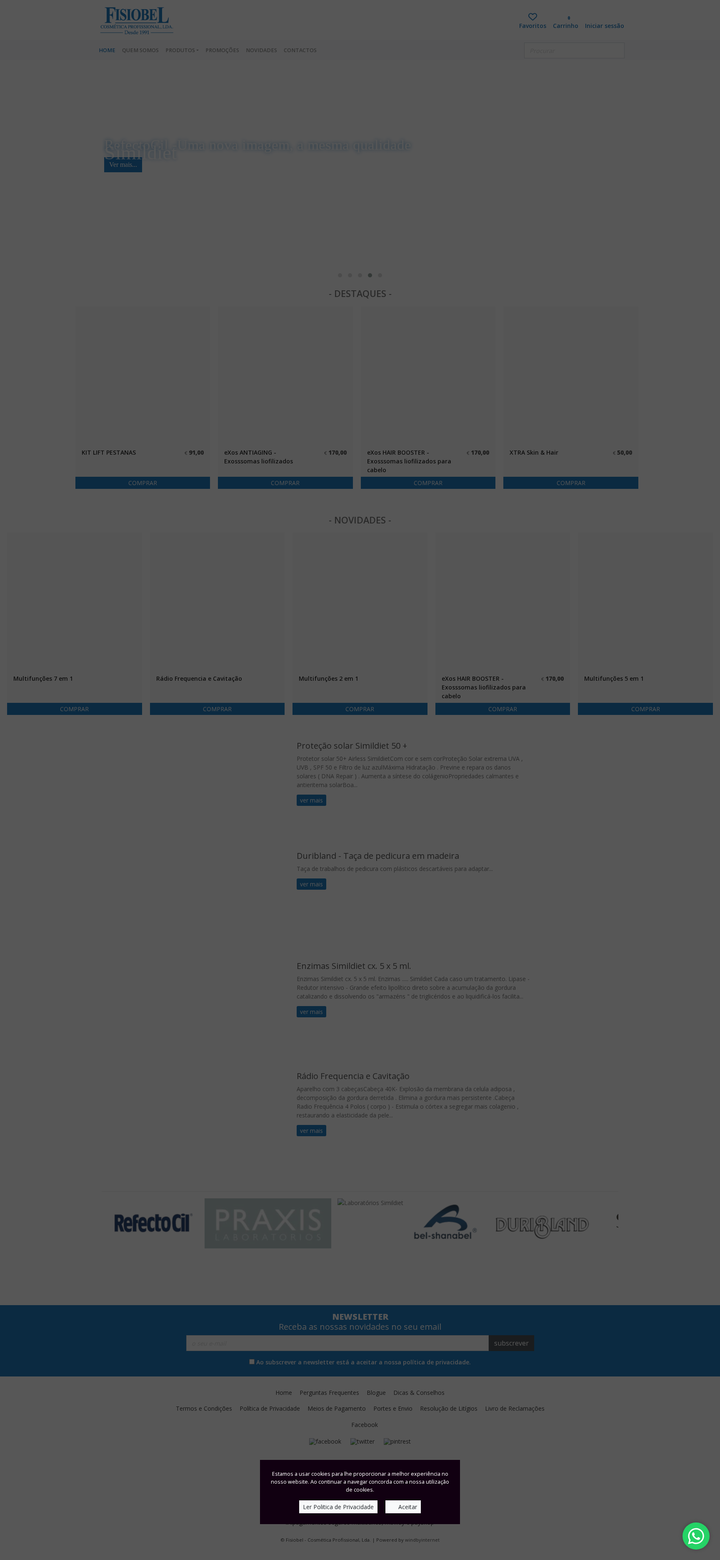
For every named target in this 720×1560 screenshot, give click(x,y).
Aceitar (407, 1507)
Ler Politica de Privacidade (338, 1507)
